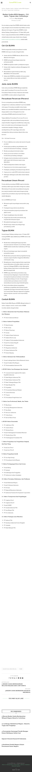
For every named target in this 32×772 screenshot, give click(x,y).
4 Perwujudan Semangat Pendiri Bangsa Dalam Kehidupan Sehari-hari (15, 732)
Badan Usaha (9, 8)
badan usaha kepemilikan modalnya (11, 39)
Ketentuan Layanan (16, 766)
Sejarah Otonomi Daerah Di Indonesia (14, 739)
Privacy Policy (16, 764)
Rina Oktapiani (19, 18)
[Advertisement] (16, 597)
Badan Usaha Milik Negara (10, 669)
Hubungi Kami (9, 764)
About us (4, 764)
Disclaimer (27, 764)
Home (3, 8)
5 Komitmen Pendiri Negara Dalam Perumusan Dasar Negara (13, 745)
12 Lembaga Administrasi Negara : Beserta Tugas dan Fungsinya (16, 724)
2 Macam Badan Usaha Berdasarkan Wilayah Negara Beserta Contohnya (13, 717)
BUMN (20, 669)
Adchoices (22, 764)
